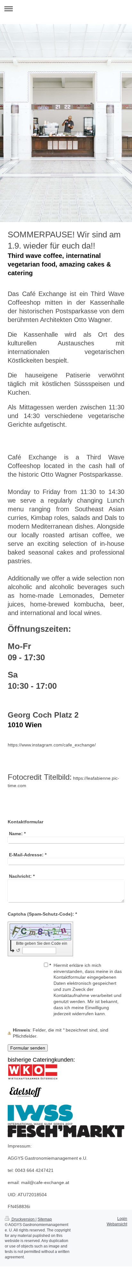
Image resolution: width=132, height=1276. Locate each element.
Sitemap (44, 1219)
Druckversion (23, 1219)
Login (122, 1218)
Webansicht (117, 1224)
